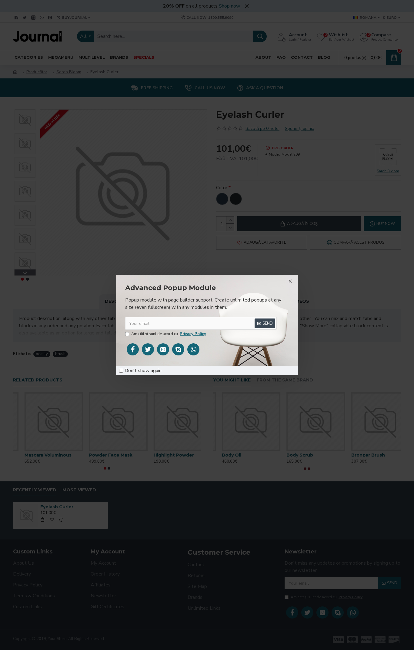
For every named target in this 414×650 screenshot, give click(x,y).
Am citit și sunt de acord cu (168, 334)
